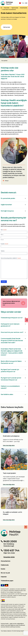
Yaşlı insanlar (14, 7)
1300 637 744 (11, 550)
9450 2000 (10, 541)
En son (2, 239)
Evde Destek (23, 7)
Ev (1, 7)
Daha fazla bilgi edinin (9, 445)
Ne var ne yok (5, 573)
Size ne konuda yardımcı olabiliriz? (11, 258)
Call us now (6, 27)
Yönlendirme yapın (7, 581)
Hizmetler (6, 7)
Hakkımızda (5, 565)
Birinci (2, 234)
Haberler (4, 577)
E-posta (4, 243)
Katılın (3, 569)
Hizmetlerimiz (5, 561)
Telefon (2, 251)
